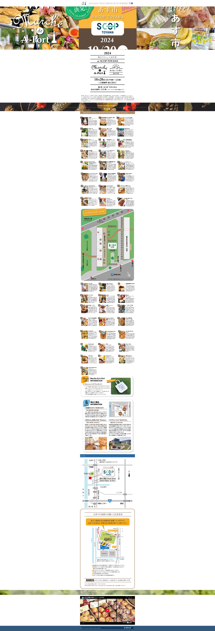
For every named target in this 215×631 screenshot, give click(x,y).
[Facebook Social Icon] (132, 3)
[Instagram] (130, 3)
